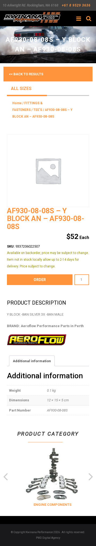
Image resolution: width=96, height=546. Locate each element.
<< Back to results (26, 74)
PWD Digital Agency (48, 537)
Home (17, 103)
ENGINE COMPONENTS (52, 505)
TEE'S (37, 110)
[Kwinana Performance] (31, 17)
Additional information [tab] (32, 361)
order (40, 280)
